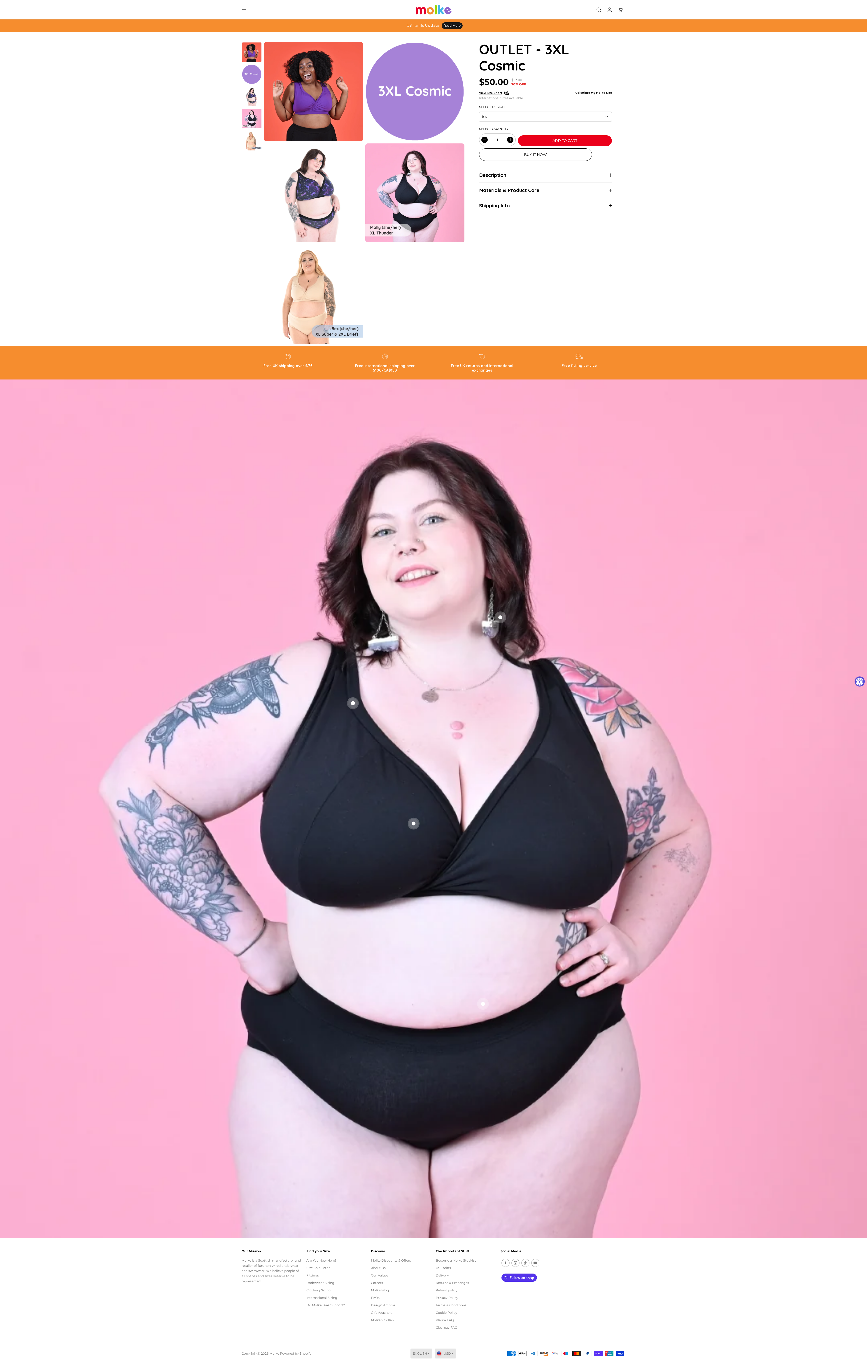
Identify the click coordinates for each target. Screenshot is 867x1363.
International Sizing (321, 1298)
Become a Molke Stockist (456, 1260)
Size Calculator (318, 1268)
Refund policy (446, 1290)
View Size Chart (490, 93)
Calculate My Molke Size (593, 92)
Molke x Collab (382, 1320)
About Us (378, 1268)
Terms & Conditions (451, 1305)
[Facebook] (505, 1263)
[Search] (599, 10)
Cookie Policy (446, 1313)
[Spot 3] (414, 824)
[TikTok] (525, 1263)
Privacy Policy (447, 1298)
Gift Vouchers (381, 1313)
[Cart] (620, 10)
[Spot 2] (500, 617)
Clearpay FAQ (446, 1328)
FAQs (375, 1298)
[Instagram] (515, 1263)
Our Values (379, 1275)
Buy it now (535, 154)
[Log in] (610, 10)
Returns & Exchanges (452, 1283)
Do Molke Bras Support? (325, 1305)
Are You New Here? (321, 1260)
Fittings (312, 1275)
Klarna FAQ (445, 1320)
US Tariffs (443, 1268)
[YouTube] (535, 1263)
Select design (492, 107)
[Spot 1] (353, 703)
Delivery (442, 1275)
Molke (274, 1353)
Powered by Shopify (296, 1353)
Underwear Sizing (320, 1283)
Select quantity (493, 129)
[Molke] (433, 9)
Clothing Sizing (318, 1290)
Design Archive (383, 1305)
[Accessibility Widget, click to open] (860, 682)
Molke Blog (380, 1290)
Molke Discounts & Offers (391, 1260)
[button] (245, 10)
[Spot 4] (483, 1004)
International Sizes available (501, 98)
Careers (377, 1283)
